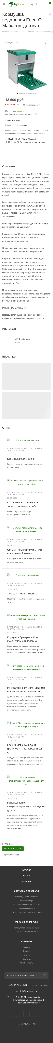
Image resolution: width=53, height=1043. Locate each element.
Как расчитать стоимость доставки (27, 912)
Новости (26, 947)
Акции (26, 876)
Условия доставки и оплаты (26, 897)
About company (26, 963)
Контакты (27, 959)
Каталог (26, 870)
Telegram (19, 1014)
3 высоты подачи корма (21, 593)
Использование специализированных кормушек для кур (26, 806)
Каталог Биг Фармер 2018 (27, 932)
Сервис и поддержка (26, 922)
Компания (26, 941)
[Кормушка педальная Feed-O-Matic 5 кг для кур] (26, 70)
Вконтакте (12, 1014)
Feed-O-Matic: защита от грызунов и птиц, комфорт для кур (25, 749)
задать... (21, 111)
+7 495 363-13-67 (18, 985)
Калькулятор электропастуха (26, 928)
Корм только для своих (20, 458)
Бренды (26, 881)
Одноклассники (26, 1014)
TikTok (41, 1014)
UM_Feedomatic (22, 339)
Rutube (34, 1014)
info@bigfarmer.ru (28, 991)
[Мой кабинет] (43, 4)
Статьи (27, 955)
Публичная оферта (27, 909)
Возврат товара (26, 901)
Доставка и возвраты (26, 891)
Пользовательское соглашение (26, 905)
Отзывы (26, 951)
